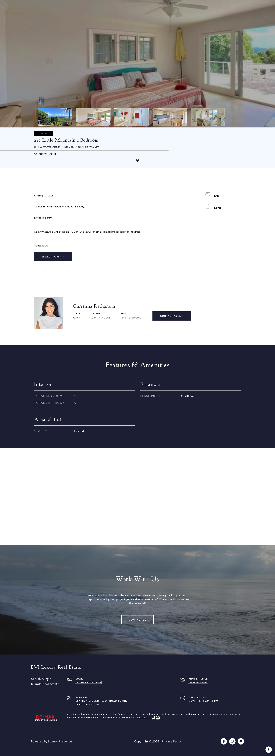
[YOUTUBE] (241, 741)
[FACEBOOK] (224, 741)
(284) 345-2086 (100, 317)
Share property (53, 256)
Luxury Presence (60, 741)
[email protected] (114, 231)
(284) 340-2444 (198, 682)
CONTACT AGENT (171, 316)
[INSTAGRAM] (232, 741)
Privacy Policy (172, 741)
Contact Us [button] (137, 619)
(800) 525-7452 (143, 717)
